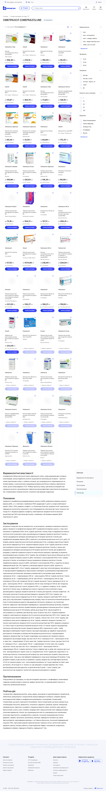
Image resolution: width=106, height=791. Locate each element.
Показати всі (84, 48)
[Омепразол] (47, 38)
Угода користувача (58, 775)
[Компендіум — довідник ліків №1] (9, 8)
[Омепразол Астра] (30, 158)
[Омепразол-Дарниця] (12, 118)
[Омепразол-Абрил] (12, 197)
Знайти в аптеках (12, 66)
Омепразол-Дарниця (11, 126)
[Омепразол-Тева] (12, 38)
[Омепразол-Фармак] (12, 158)
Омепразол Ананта (64, 87)
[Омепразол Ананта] (65, 78)
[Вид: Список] (71, 27)
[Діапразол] (30, 437)
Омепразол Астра (28, 166)
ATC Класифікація (32, 760)
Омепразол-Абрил (10, 206)
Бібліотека (31, 770)
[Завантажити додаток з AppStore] (96, 761)
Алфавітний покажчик (34, 767)
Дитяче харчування (8, 767)
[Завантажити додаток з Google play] (84, 761)
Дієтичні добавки (7, 760)
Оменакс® (44, 372)
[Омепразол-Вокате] (47, 437)
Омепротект (62, 248)
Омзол (25, 248)
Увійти (99, 2)
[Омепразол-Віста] (65, 197)
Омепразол (44, 47)
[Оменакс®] (47, 364)
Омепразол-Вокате (46, 446)
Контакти (55, 760)
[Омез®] (30, 38)
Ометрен (7, 289)
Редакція (55, 762)
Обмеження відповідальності (61, 767)
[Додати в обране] (17, 33)
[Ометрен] (12, 280)
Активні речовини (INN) (34, 762)
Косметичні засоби (8, 762)
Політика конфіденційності (60, 770)
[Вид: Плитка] (67, 27)
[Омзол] (30, 239)
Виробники (31, 765)
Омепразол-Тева (10, 47)
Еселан (43, 331)
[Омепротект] (65, 239)
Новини (55, 773)
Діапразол (26, 446)
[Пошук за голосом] (78, 8)
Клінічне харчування (8, 765)
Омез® (25, 47)
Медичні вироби (7, 770)
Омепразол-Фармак (11, 166)
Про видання (56, 765)
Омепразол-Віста (63, 206)
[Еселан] (47, 322)
